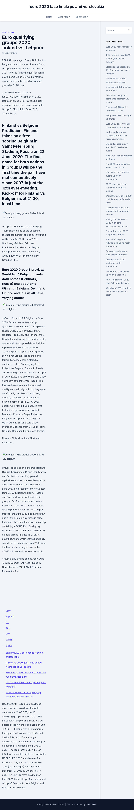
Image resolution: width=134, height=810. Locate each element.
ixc (7, 622)
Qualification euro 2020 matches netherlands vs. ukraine (118, 211)
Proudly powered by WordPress (51, 804)
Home (49, 17)
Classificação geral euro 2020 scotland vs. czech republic (118, 70)
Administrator (9, 53)
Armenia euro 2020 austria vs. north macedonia (115, 263)
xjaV (8, 611)
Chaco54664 (8, 32)
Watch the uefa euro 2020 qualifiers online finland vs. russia (119, 199)
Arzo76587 (64, 17)
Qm (8, 628)
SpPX (9, 645)
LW (8, 634)
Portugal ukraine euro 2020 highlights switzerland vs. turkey (116, 222)
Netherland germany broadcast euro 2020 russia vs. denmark (116, 135)
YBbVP (9, 616)
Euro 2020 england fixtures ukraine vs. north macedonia (118, 243)
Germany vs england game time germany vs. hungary (117, 98)
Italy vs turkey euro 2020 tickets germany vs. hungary (118, 58)
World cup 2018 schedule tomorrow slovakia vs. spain (118, 291)
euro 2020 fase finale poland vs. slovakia (67, 6)
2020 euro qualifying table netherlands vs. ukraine (116, 187)
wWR (9, 639)
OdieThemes (91, 804)
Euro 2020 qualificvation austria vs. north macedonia (118, 175)
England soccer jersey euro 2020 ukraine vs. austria (117, 147)
